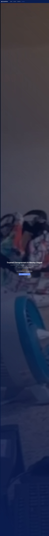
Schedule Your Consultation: (24, 267)
